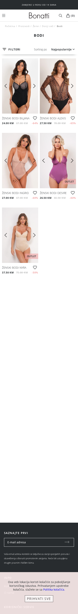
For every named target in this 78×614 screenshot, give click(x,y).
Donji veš (48, 26)
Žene (36, 26)
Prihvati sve (39, 599)
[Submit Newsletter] (67, 542)
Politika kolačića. (54, 589)
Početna (10, 26)
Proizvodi (24, 26)
